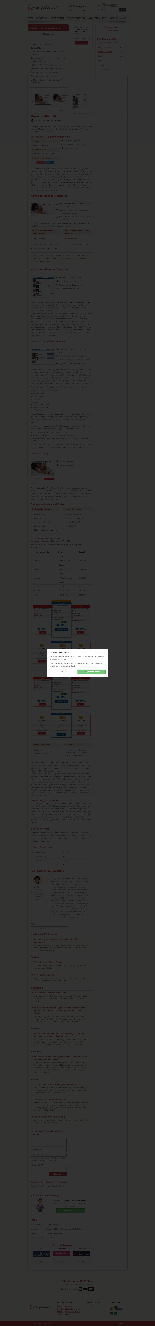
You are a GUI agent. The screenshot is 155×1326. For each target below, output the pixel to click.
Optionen (63, 671)
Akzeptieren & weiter (92, 672)
